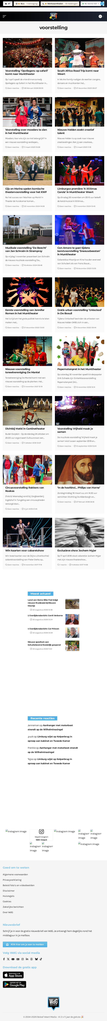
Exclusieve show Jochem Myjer (76, 550)
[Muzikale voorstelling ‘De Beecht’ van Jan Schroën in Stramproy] (27, 230)
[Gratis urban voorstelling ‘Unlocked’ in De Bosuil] (79, 292)
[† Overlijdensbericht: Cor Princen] (72, 632)
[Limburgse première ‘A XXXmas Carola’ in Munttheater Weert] (79, 171)
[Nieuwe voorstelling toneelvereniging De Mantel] (27, 351)
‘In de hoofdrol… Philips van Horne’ (78, 487)
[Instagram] (22, 959)
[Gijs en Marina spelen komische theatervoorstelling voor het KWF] (27, 171)
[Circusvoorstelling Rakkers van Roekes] (27, 469)
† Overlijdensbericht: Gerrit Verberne (45, 615)
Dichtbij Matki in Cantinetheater (25, 428)
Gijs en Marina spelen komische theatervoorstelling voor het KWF (26, 190)
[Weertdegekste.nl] (53, 16)
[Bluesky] (36, 959)
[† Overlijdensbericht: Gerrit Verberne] (72, 619)
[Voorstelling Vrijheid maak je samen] (79, 411)
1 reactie (63, 565)
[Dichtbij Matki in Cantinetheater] (27, 411)
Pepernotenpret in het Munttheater (79, 369)
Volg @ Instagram (41, 838)
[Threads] (31, 959)
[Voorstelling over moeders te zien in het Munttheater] (27, 112)
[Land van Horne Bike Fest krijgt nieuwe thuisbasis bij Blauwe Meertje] (72, 604)
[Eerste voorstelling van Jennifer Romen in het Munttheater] (27, 292)
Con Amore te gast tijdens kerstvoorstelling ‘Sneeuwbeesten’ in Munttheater (78, 251)
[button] (5, 16)
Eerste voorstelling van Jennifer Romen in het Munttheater (24, 312)
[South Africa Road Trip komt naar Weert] (79, 52)
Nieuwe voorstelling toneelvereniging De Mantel (22, 371)
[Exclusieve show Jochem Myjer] (79, 532)
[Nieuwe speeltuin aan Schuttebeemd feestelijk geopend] (72, 646)
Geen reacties (13, 88)
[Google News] (18, 959)
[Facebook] (4, 959)
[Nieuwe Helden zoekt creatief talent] (79, 112)
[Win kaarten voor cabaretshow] (27, 532)
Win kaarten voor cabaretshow (24, 550)
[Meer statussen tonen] (102, 3)
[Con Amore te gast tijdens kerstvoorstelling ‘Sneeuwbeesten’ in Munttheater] (79, 230)
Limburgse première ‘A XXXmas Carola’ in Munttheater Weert (77, 190)
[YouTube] (13, 959)
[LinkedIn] (27, 959)
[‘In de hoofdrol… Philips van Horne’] (79, 469)
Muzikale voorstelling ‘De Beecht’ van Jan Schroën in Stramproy (26, 249)
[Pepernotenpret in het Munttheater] (79, 351)
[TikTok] (40, 959)
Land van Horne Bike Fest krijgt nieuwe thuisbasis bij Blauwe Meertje (43, 603)
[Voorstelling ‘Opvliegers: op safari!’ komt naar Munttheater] (27, 52)
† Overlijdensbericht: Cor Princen (43, 628)
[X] (8, 959)
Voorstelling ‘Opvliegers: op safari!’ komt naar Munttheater (26, 72)
